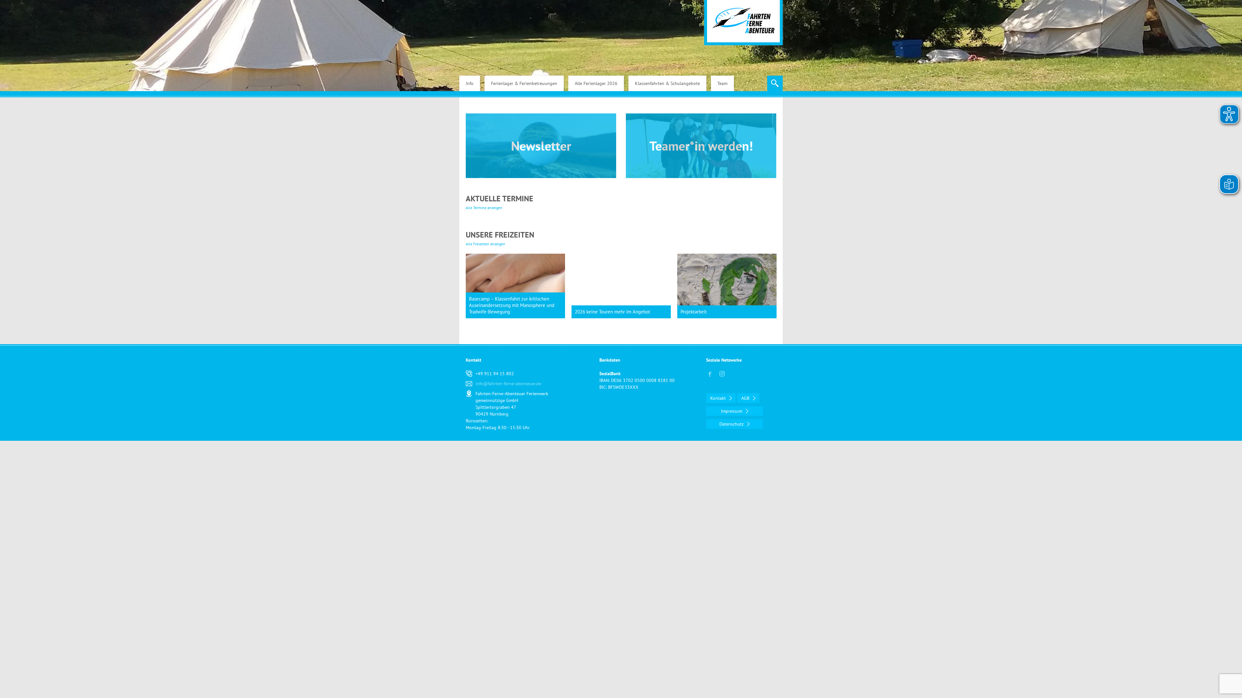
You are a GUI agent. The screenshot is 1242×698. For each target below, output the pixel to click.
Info (470, 83)
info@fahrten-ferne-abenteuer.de (508, 383)
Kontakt (718, 398)
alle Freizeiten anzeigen (485, 243)
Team (722, 83)
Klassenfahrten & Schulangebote (667, 83)
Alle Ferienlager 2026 (596, 83)
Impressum (732, 411)
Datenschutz (732, 424)
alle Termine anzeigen (484, 207)
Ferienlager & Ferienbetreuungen (524, 83)
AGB (746, 398)
